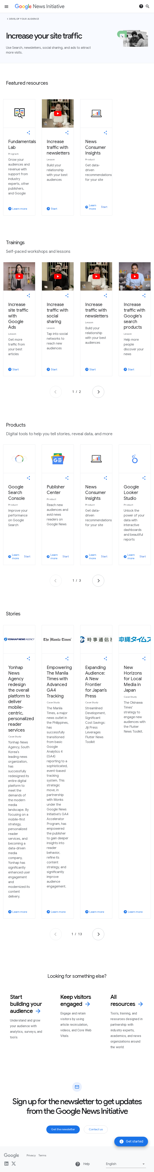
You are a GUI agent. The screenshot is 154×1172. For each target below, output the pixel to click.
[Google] (11, 1155)
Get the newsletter (63, 1129)
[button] (126, 1164)
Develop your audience (24, 18)
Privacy (31, 1155)
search (147, 6)
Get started (131, 1141)
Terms (42, 1155)
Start (104, 207)
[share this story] (28, 132)
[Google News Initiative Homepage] (39, 6)
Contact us (96, 1129)
